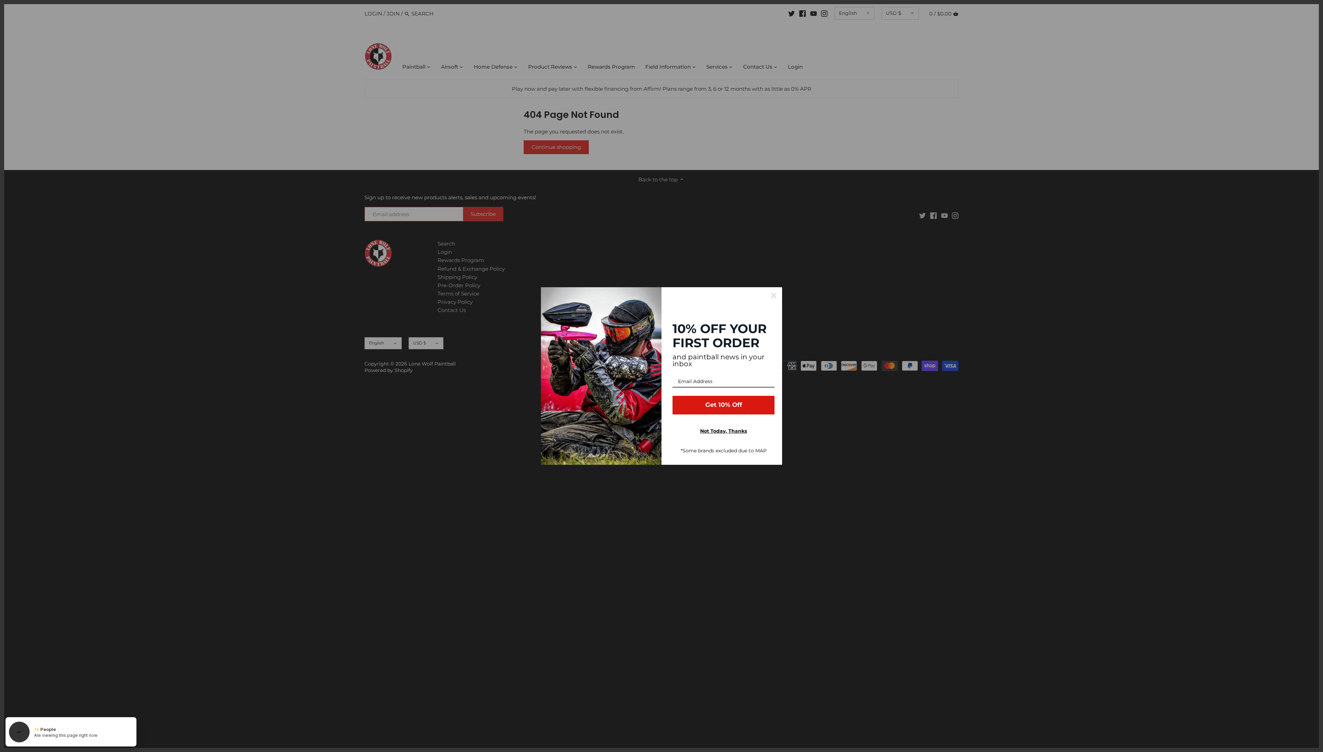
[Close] (774, 295)
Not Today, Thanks (723, 431)
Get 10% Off (723, 405)
